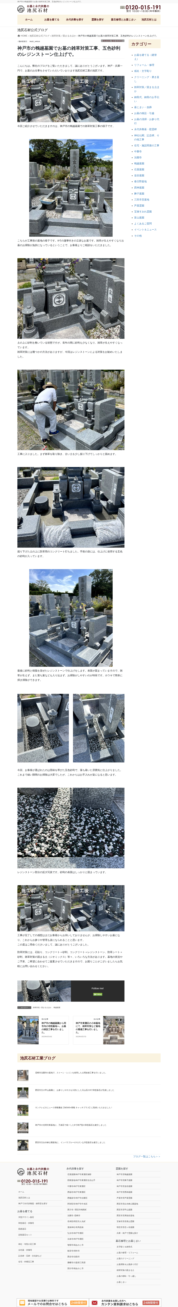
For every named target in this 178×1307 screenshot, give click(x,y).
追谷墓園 (139, 175)
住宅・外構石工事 (26, 1262)
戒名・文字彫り (143, 71)
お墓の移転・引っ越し (126, 1276)
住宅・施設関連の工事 (146, 145)
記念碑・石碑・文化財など (30, 1256)
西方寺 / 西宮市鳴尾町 (77, 1210)
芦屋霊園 (139, 205)
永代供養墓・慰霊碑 (145, 129)
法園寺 (138, 157)
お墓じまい (121, 1282)
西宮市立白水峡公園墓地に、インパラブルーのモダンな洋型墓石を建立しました (70, 1142)
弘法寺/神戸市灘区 (75, 1233)
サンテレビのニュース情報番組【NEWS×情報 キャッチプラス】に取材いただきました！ (74, 1107)
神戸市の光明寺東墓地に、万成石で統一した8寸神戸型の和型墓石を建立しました (70, 1125)
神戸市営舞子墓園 (124, 1180)
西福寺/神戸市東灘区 (76, 1192)
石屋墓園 (139, 169)
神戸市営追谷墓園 (124, 1186)
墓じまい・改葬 (143, 107)
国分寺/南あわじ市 (75, 1268)
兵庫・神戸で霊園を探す (127, 1233)
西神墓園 (139, 187)
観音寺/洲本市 (74, 1251)
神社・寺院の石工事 (27, 1244)
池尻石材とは (24, 1198)
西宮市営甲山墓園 (124, 1210)
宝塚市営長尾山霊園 (125, 1221)
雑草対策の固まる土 (125, 1270)
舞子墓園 (139, 193)
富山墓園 (139, 217)
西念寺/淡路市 (73, 1257)
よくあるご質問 (143, 223)
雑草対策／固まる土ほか (113, 41)
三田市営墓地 (141, 199)
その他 (138, 235)
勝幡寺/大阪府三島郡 (76, 1262)
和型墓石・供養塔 (26, 1223)
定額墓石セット (25, 1235)
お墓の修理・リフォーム (127, 1252)
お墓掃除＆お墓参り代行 (127, 1264)
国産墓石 (22, 1229)
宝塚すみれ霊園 (143, 211)
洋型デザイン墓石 (26, 1217)
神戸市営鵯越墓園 (124, 1174)
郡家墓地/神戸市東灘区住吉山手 (81, 1180)
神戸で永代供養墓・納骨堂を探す (33, 1203)
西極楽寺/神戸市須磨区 (77, 1198)
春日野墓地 (140, 181)
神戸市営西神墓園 (124, 1192)
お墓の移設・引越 (144, 113)
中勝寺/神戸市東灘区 (76, 1186)
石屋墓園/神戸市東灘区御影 (79, 1174)
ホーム (21, 1192)
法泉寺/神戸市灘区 (75, 1239)
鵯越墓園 (57, 1007)
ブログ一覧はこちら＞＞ (147, 1156)
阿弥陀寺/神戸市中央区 (77, 1204)
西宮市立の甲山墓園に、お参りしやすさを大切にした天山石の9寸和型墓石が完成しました (74, 1090)
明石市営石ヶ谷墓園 (125, 1227)
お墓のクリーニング (125, 1258)
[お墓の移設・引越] (28, 1030)
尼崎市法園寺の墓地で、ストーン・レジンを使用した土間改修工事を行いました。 (71, 1073)
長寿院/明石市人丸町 (76, 1221)
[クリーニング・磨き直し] (113, 1026)
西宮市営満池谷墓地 (125, 1215)
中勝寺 (138, 151)
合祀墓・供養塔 (25, 1250)
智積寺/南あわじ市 (75, 1245)
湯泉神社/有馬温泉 (75, 1227)
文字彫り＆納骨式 (124, 1247)
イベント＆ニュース (145, 229)
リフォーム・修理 (144, 65)
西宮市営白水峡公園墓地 (127, 1204)
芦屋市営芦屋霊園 (124, 1198)
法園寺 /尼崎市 (73, 1215)
